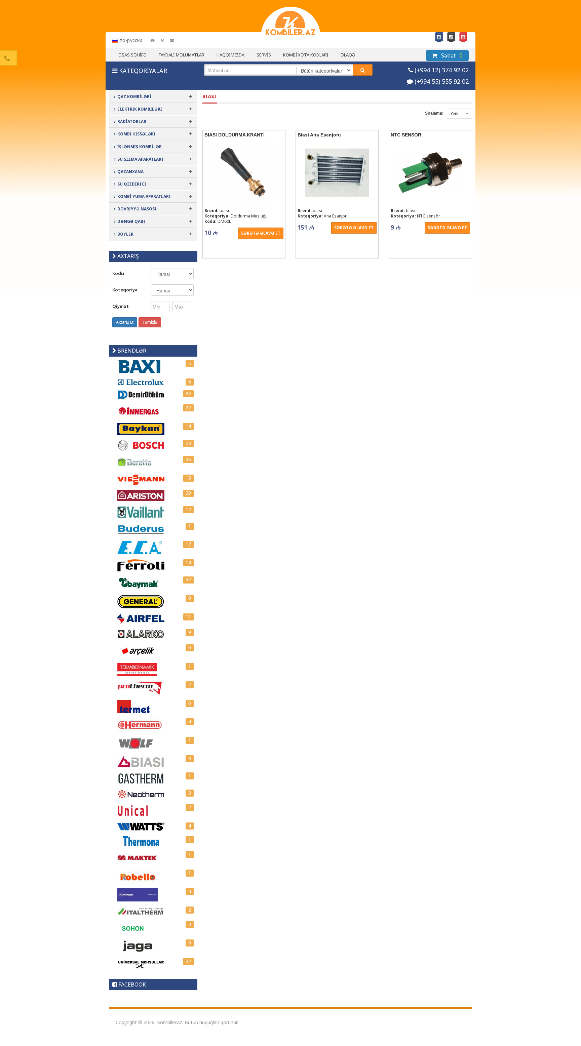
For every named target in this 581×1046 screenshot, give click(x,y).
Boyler (125, 234)
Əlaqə (348, 55)
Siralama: (434, 113)
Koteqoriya (125, 290)
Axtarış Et (124, 322)
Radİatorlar (131, 121)
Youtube (463, 37)
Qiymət (120, 306)
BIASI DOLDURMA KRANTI (234, 134)
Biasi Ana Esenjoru (319, 134)
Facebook (439, 37)
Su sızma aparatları (140, 159)
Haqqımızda (230, 55)
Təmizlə (149, 322)
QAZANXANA (130, 171)
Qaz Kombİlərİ (134, 96)
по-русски (131, 40)
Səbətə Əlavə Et (260, 233)
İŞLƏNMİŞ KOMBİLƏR (139, 147)
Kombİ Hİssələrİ (136, 134)
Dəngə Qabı (131, 221)
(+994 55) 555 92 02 (442, 81)
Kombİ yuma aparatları (144, 196)
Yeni (454, 113)
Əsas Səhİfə (132, 55)
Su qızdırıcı (131, 184)
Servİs (264, 55)
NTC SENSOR (406, 134)
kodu (118, 273)
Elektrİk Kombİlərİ (139, 109)
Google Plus (451, 37)
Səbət (451, 55)
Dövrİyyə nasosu (137, 209)
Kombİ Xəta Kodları (305, 55)
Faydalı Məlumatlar (181, 55)
